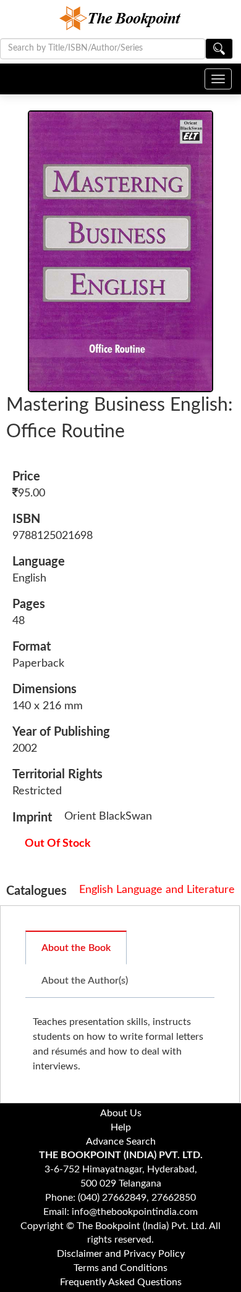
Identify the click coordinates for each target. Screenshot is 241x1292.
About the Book (76, 948)
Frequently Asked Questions (121, 1282)
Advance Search (121, 1141)
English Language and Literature (157, 889)
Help (121, 1127)
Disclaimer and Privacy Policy (121, 1254)
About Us (121, 1113)
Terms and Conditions (120, 1268)
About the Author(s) (84, 980)
